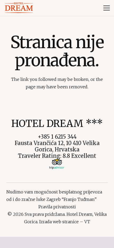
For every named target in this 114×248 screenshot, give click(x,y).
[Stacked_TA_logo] (57, 164)
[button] (106, 8)
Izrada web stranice (59, 221)
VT (87, 221)
